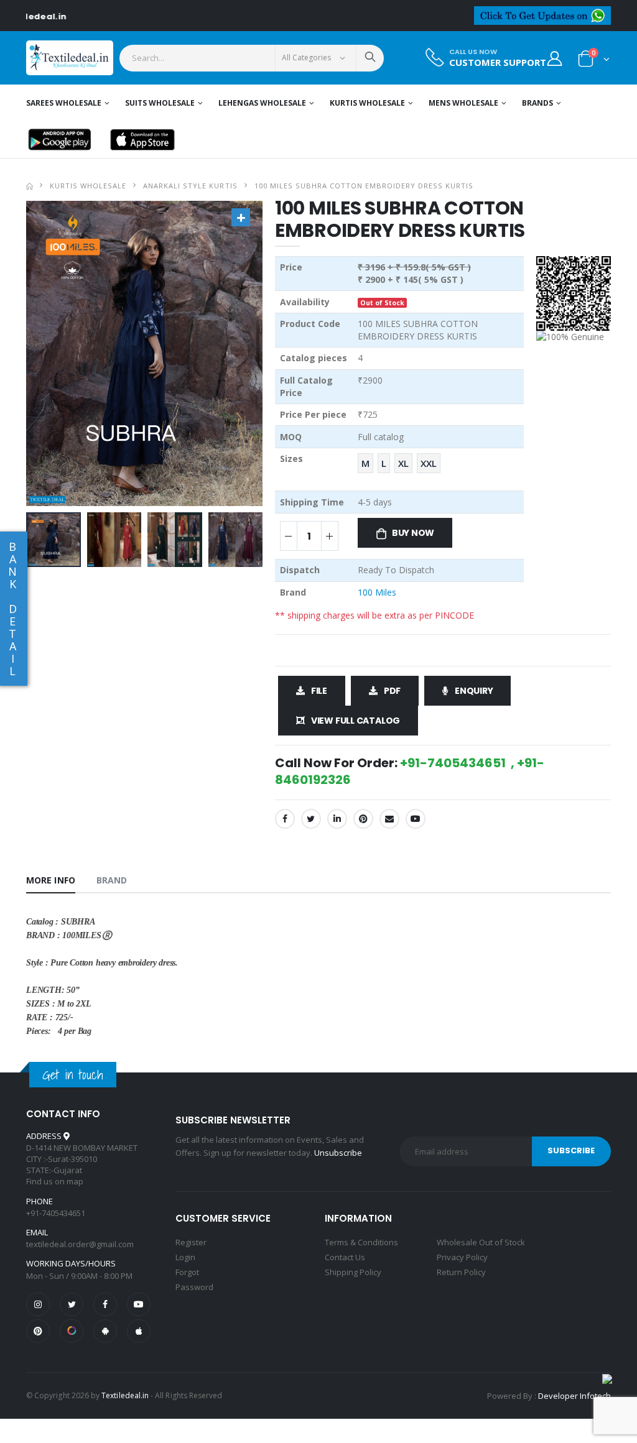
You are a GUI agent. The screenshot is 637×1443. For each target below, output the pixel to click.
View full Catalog (355, 720)
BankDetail (12, 608)
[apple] (139, 1331)
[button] (594, 61)
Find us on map (54, 1181)
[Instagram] (38, 1304)
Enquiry (474, 691)
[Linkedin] (337, 819)
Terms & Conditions (361, 1242)
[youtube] (415, 819)
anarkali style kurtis (190, 185)
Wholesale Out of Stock (481, 1242)
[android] (105, 1331)
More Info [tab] (50, 880)
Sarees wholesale (63, 103)
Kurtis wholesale (367, 103)
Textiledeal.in (125, 1395)
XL (403, 463)
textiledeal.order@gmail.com (80, 1244)
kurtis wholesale (88, 185)
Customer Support (497, 62)
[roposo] (71, 1331)
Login (185, 1257)
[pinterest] (38, 1331)
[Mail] (389, 819)
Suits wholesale (160, 103)
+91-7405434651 (55, 1213)
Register (191, 1242)
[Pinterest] (363, 819)
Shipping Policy (353, 1272)
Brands (537, 103)
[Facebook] (285, 819)
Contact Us (345, 1257)
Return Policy (461, 1272)
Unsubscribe (338, 1152)
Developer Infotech (574, 1395)
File (319, 691)
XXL (429, 463)
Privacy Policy (462, 1257)
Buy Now (413, 533)
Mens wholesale (463, 103)
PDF (392, 691)
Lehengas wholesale (262, 103)
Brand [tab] (112, 880)
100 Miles (377, 592)
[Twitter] (311, 819)
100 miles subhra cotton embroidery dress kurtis (363, 185)
